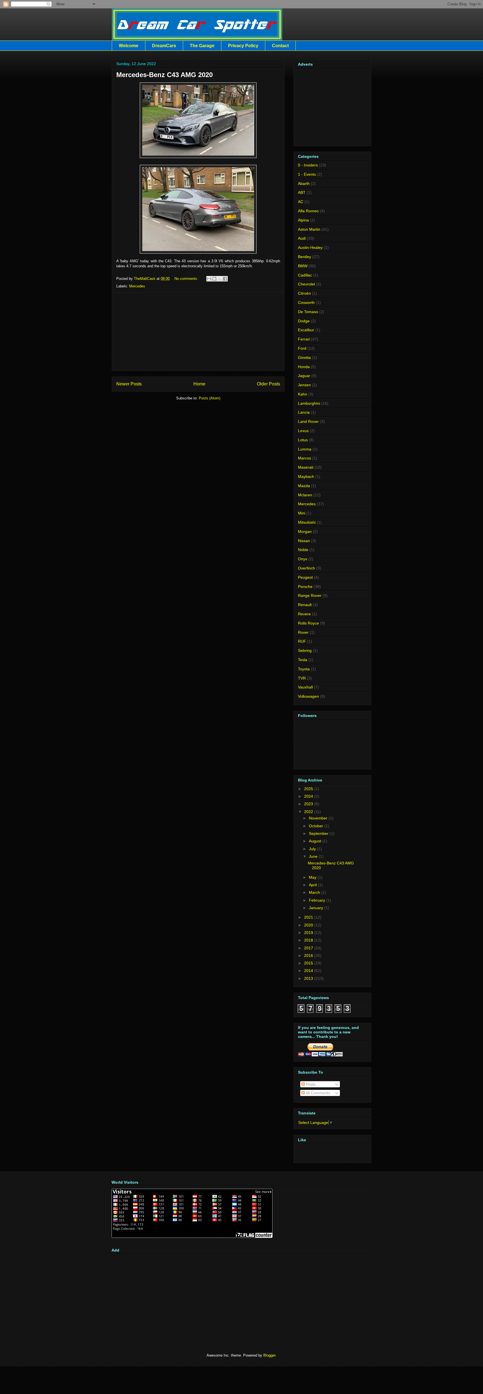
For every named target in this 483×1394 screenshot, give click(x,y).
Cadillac (305, 275)
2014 (308, 970)
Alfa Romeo (308, 211)
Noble (303, 549)
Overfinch (306, 568)
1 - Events (307, 174)
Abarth (304, 183)
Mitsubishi (307, 522)
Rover (303, 632)
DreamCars (164, 45)
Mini (301, 513)
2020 (308, 925)
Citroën (304, 293)
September (318, 833)
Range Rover (309, 595)
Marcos (304, 458)
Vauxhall (305, 687)
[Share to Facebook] (225, 279)
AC (300, 201)
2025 (308, 789)
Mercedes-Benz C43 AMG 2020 (164, 74)
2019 (308, 932)
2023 (308, 804)
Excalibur (306, 330)
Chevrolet (306, 284)
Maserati (305, 467)
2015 (308, 963)
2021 (308, 917)
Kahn (302, 394)
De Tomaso (308, 311)
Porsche (305, 586)
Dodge (304, 321)
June (313, 856)
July (312, 849)
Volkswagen (308, 696)
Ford (302, 348)
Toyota (304, 669)
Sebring (305, 650)
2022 (308, 811)
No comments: (186, 279)
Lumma (304, 449)
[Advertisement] (198, 331)
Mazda (304, 485)
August (315, 841)
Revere (304, 614)
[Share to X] (219, 279)
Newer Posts (129, 384)
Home (199, 384)
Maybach (306, 476)
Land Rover (308, 421)
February (317, 900)
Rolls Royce (308, 623)
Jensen (304, 385)
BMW (302, 266)
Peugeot (305, 577)
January (316, 907)
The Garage (202, 45)
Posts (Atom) (209, 398)
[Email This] (209, 279)
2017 (308, 948)
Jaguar (304, 375)
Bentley (304, 256)
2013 (308, 978)
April (313, 885)
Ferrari (304, 339)
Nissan (304, 540)
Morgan (305, 531)
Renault (305, 604)
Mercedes (137, 286)
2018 (308, 940)
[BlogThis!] (214, 279)
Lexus (303, 430)
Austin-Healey (310, 247)
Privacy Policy (243, 45)
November (318, 818)
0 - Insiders (308, 165)
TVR (302, 678)
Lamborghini (309, 403)
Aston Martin (309, 229)
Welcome (128, 45)
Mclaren (305, 495)
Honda (304, 366)
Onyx (302, 559)
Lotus (303, 440)
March (314, 892)
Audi (302, 238)
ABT (302, 192)
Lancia (304, 412)
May (312, 877)
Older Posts (268, 384)
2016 (308, 955)
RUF (302, 641)
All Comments (317, 1093)
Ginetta (304, 357)
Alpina (303, 220)
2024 (308, 796)
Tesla (302, 659)
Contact (280, 45)
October (316, 826)
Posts (310, 1084)
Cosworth (306, 302)
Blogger (269, 1355)
